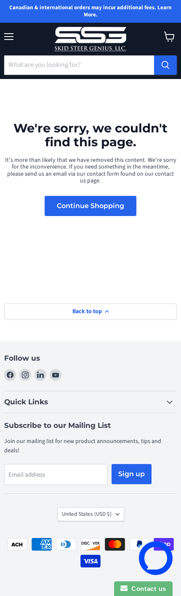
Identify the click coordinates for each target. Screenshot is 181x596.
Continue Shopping (90, 206)
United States (87, 514)
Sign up (131, 474)
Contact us (147, 588)
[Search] (165, 65)
